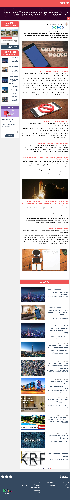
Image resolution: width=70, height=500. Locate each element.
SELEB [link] (64, 3)
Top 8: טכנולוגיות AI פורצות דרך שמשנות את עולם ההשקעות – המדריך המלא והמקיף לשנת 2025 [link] (13, 80)
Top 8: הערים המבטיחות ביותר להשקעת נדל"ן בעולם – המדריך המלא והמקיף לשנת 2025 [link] (58, 347)
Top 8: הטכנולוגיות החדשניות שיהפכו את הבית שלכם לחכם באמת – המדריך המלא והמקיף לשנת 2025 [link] (13, 70)
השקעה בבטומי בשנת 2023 (59, 418)
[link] (68, 18)
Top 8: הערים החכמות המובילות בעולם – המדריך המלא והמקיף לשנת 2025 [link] (57, 292)
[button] (63, 27)
